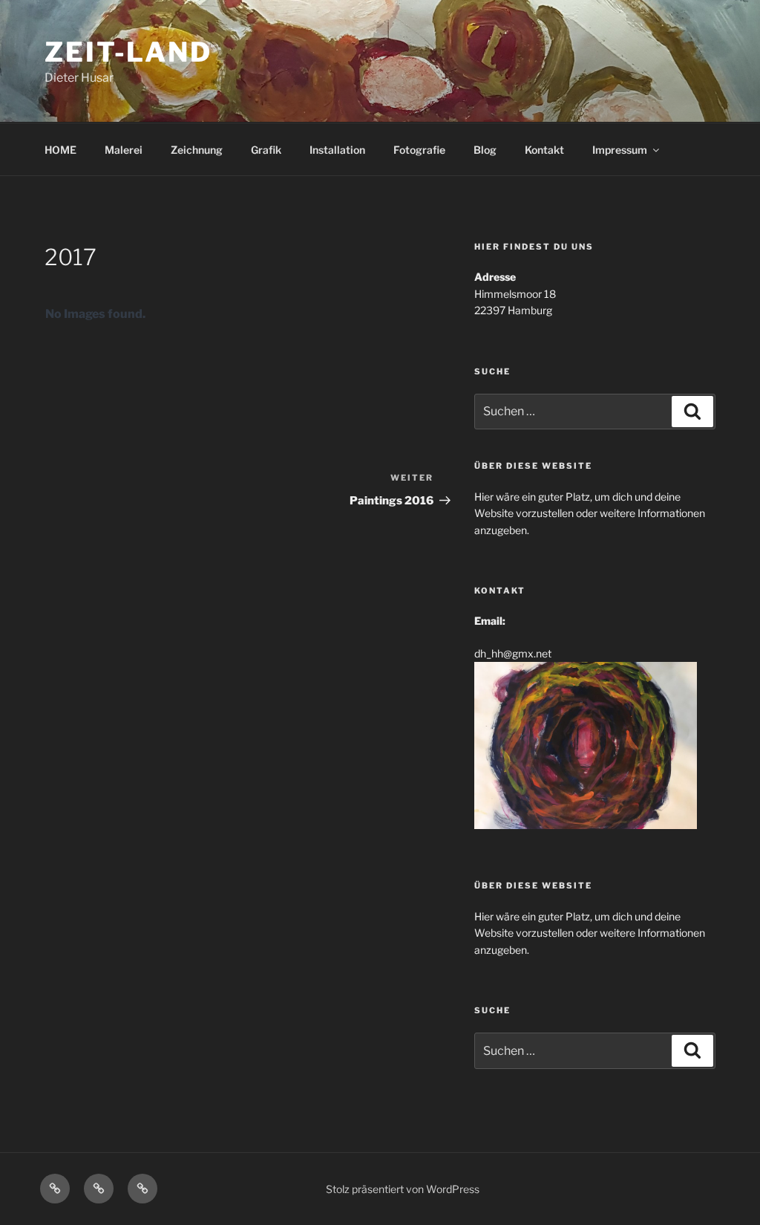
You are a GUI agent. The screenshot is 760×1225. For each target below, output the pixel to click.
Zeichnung (197, 149)
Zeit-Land (128, 52)
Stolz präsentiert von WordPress (402, 1189)
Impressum (619, 149)
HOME (60, 149)
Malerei (123, 149)
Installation (337, 149)
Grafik (266, 149)
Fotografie (419, 149)
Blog (485, 149)
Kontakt (544, 149)
